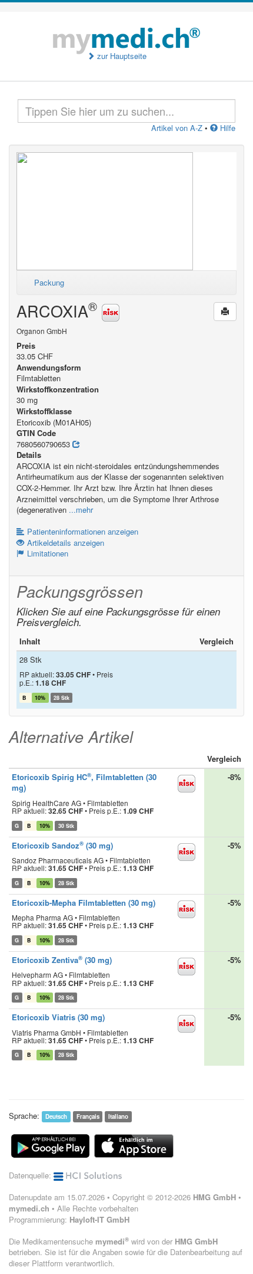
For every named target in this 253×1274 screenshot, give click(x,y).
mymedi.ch (29, 1208)
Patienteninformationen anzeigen (82, 531)
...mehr (81, 509)
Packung (49, 282)
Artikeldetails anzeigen (65, 542)
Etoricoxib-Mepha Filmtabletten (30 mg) (83, 902)
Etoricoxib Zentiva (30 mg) (62, 959)
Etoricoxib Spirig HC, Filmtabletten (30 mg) (84, 782)
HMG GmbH (214, 1197)
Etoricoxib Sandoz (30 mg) (62, 845)
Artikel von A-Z (176, 127)
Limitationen (47, 553)
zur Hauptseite (121, 56)
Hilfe (226, 127)
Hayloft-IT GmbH (99, 1219)
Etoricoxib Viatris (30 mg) (58, 1017)
